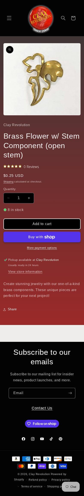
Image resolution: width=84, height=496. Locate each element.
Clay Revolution (39, 474)
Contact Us (42, 408)
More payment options (42, 247)
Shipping (8, 181)
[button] (9, 18)
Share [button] (12, 309)
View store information (25, 271)
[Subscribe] (70, 393)
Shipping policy (57, 486)
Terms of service (32, 486)
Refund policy (38, 480)
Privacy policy (60, 480)
